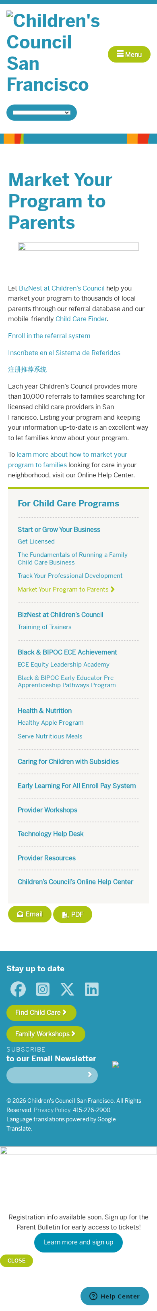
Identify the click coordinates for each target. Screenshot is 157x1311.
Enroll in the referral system (49, 336)
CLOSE (17, 1261)
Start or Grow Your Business (59, 529)
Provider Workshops (47, 810)
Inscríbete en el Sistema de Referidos (64, 353)
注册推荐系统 (27, 369)
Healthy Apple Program (51, 722)
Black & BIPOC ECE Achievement (67, 652)
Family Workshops (42, 1034)
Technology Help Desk (51, 834)
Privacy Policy (52, 1110)
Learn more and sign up (79, 1242)
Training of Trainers (45, 627)
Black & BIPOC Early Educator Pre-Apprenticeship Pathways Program (67, 681)
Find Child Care (38, 1012)
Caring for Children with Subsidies (68, 761)
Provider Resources (47, 858)
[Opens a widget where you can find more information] (115, 1297)
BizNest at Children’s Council (62, 288)
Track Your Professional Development (70, 575)
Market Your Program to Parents (63, 589)
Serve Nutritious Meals (50, 736)
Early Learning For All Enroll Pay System (77, 786)
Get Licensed (36, 541)
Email (33, 914)
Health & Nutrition (45, 711)
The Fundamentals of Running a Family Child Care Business (73, 558)
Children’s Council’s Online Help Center (75, 882)
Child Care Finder (81, 319)
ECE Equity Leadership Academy (63, 664)
